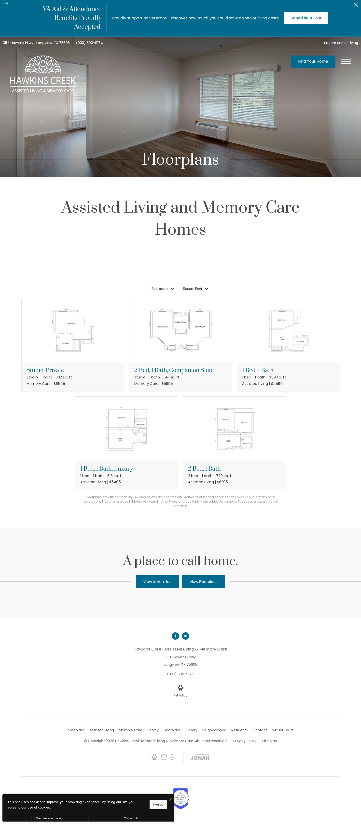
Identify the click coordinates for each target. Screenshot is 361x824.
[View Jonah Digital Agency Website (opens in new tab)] (200, 758)
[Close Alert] (356, 6)
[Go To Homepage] (44, 74)
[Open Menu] (346, 61)
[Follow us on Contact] (185, 636)
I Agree (158, 804)
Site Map (269, 740)
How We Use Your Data (45, 818)
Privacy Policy (244, 740)
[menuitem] (76, 730)
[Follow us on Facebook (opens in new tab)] (175, 636)
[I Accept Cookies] (170, 799)
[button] (4, 3)
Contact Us (131, 818)
